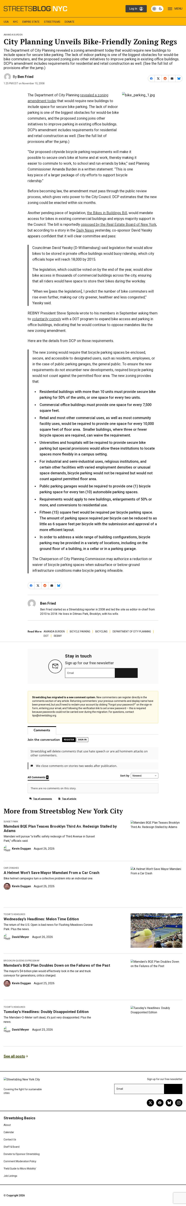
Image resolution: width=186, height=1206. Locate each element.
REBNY (58, 635)
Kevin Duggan (21, 848)
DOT (46, 635)
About (7, 1124)
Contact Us (10, 1139)
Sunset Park (11, 822)
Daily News (85, 230)
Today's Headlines (14, 914)
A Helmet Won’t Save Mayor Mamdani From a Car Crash (51, 873)
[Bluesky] (169, 1102)
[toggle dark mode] (157, 9)
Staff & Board (11, 1146)
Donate (69, 21)
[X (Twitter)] (150, 1102)
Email (70, 673)
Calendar (9, 1132)
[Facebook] (159, 1102)
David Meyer (20, 937)
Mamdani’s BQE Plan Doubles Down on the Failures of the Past (57, 965)
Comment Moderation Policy (20, 1161)
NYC (15, 21)
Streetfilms (52, 21)
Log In (133, 8)
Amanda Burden (13, 34)
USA (6, 21)
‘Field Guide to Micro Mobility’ (20, 1168)
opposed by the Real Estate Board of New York (118, 224)
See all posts (14, 1056)
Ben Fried (25, 77)
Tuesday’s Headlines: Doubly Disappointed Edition (46, 1012)
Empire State (31, 21)
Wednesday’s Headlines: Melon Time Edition (41, 919)
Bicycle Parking (80, 631)
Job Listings (10, 1175)
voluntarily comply (46, 319)
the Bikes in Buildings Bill (107, 213)
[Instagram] (178, 1102)
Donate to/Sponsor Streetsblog (22, 1154)
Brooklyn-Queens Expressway (21, 961)
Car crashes (11, 868)
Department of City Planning (132, 631)
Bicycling (101, 631)
